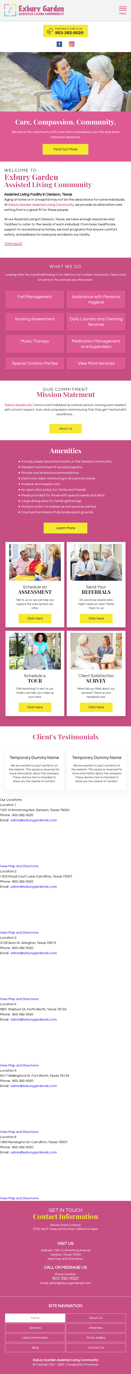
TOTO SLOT (13, 244)
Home (35, 1318)
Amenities (96, 1327)
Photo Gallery (95, 1337)
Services (35, 1327)
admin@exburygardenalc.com (34, 820)
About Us (65, 428)
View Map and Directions (19, 866)
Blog (35, 1347)
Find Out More (65, 149)
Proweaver (91, 1364)
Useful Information (35, 1337)
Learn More (65, 528)
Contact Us (96, 1347)
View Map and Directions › (65, 1258)
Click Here (35, 618)
